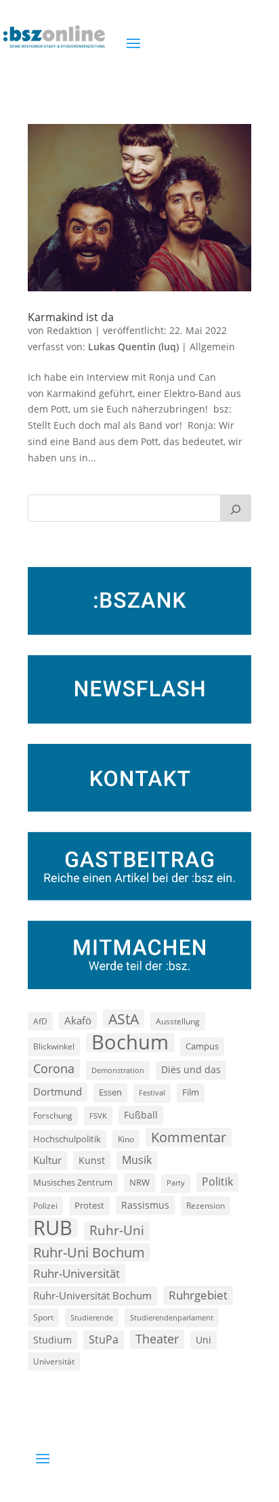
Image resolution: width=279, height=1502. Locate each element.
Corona (53, 1068)
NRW (139, 1182)
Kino (126, 1138)
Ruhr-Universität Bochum (92, 1295)
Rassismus (145, 1204)
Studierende (91, 1317)
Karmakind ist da (71, 317)
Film (190, 1092)
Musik (137, 1159)
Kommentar (188, 1137)
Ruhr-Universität (76, 1273)
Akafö (77, 1020)
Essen (110, 1092)
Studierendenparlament (171, 1317)
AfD (40, 1021)
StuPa (104, 1339)
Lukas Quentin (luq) (133, 346)
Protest (89, 1205)
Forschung (52, 1115)
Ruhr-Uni (116, 1230)
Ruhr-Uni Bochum (89, 1252)
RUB (52, 1227)
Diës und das (191, 1070)
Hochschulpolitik (67, 1139)
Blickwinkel (53, 1046)
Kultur (47, 1160)
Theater (157, 1339)
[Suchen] (235, 508)
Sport (43, 1317)
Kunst (92, 1160)
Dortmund (57, 1091)
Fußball (141, 1114)
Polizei (45, 1205)
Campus (202, 1046)
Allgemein (212, 346)
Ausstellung (178, 1021)
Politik (217, 1181)
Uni (203, 1339)
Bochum (130, 1042)
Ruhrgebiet (198, 1295)
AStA (123, 1018)
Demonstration (117, 1070)
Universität (53, 1361)
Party (176, 1183)
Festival (152, 1093)
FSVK (98, 1115)
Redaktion (69, 330)
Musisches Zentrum (72, 1182)
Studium (52, 1339)
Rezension (205, 1206)
